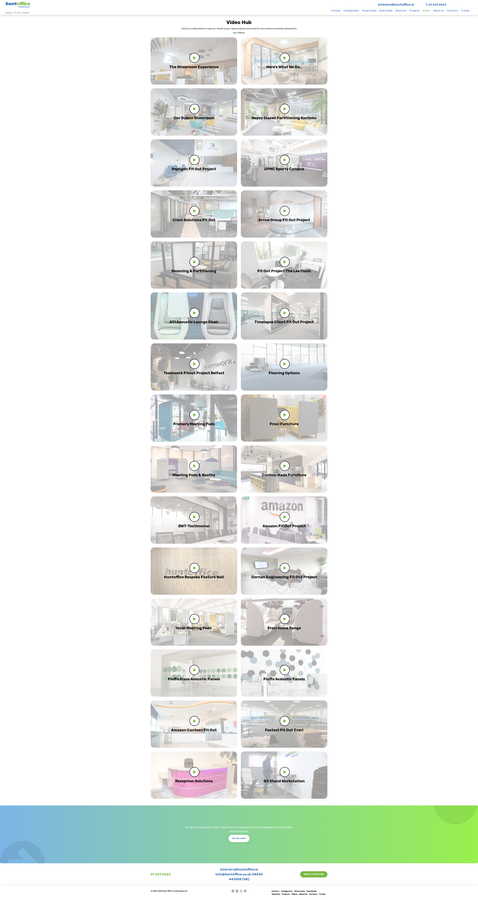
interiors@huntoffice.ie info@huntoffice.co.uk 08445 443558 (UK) (239, 874)
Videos (426, 10)
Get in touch (239, 838)
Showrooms (369, 10)
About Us (438, 10)
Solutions (401, 10)
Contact (336, 10)
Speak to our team (314, 874)
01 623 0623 (161, 874)
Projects (414, 10)
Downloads (385, 10)
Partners (452, 10)
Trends (465, 10)
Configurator (351, 10)
